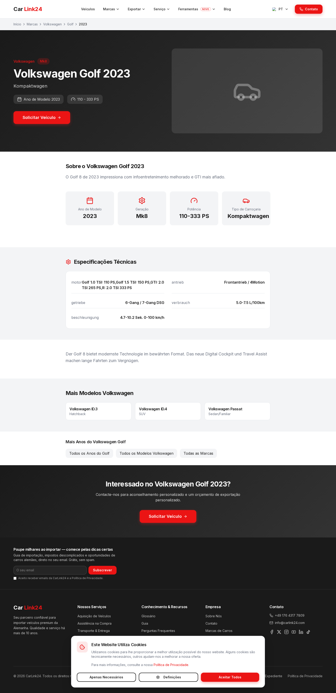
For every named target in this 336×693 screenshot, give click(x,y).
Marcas (109, 9)
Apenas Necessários (106, 677)
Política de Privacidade (171, 665)
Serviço (159, 9)
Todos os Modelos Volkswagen (146, 453)
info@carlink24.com (290, 623)
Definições (172, 677)
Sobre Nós (213, 616)
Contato (311, 9)
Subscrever (102, 570)
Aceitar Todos (230, 677)
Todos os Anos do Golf (89, 453)
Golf (70, 24)
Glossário (148, 616)
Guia (144, 623)
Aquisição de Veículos (94, 616)
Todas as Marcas (198, 453)
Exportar (134, 9)
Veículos (88, 9)
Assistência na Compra (94, 623)
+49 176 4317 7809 (289, 615)
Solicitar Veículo (39, 117)
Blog (227, 9)
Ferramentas (193, 9)
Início (17, 24)
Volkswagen (52, 24)
